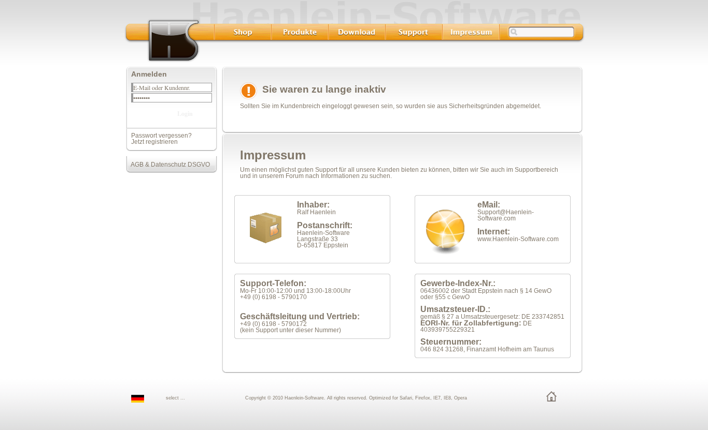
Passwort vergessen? (161, 135)
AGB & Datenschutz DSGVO (168, 164)
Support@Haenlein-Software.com (505, 215)
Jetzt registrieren (154, 141)
